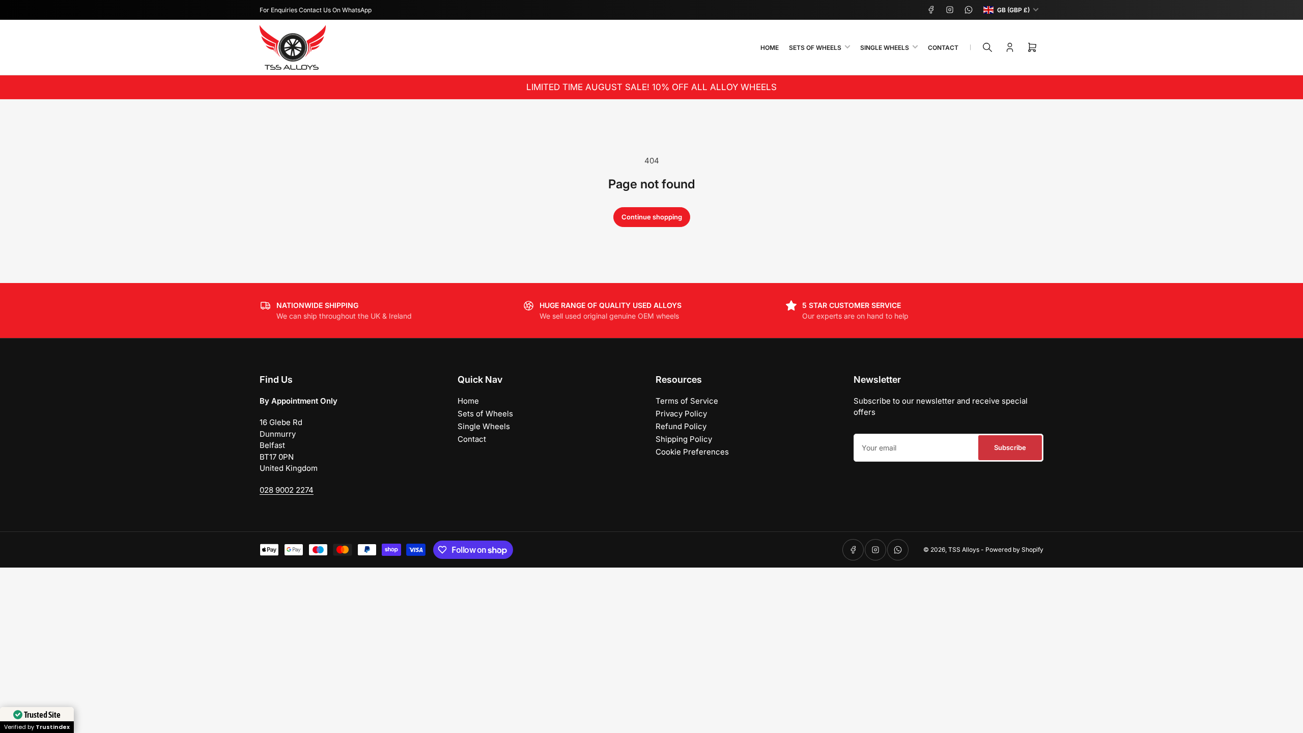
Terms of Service (687, 401)
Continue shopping (651, 217)
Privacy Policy (681, 413)
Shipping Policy (684, 439)
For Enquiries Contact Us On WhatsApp (316, 10)
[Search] (987, 47)
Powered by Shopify (1014, 549)
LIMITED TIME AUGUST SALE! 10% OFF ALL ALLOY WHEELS (651, 87)
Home (769, 47)
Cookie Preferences (692, 452)
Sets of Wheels (815, 47)
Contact (943, 47)
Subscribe (1010, 447)
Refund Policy (681, 426)
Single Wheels (884, 47)
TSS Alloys (963, 549)
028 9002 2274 (287, 490)
